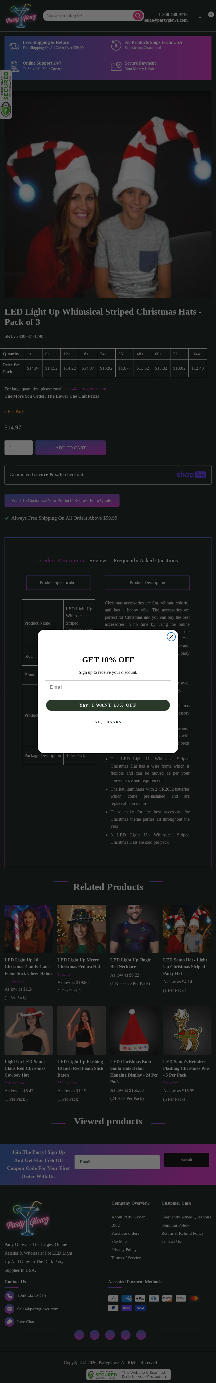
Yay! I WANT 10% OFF (108, 705)
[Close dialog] (171, 637)
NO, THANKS (108, 722)
